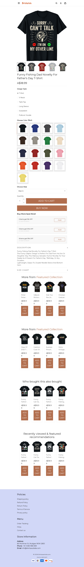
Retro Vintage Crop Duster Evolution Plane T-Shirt (62, 348)
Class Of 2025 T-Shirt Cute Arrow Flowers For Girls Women (24, 348)
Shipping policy (23, 499)
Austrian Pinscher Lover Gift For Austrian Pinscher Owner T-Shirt (49, 348)
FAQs (19, 527)
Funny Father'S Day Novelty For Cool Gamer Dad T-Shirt (49, 400)
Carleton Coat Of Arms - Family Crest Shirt (37, 348)
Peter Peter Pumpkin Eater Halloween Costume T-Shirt (24, 296)
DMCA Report (42, 557)
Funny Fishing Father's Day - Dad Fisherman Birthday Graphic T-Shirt (62, 400)
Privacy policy (22, 513)
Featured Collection (49, 277)
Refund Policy (22, 502)
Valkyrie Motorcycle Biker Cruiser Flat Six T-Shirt (37, 296)
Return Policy (22, 506)
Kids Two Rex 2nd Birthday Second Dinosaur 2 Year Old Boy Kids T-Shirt (49, 296)
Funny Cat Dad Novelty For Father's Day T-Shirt (37, 400)
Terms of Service (23, 509)
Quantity (20, 196)
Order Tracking (22, 524)
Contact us (21, 530)
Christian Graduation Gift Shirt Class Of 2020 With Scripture (62, 296)
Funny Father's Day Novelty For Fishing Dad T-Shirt (24, 400)
